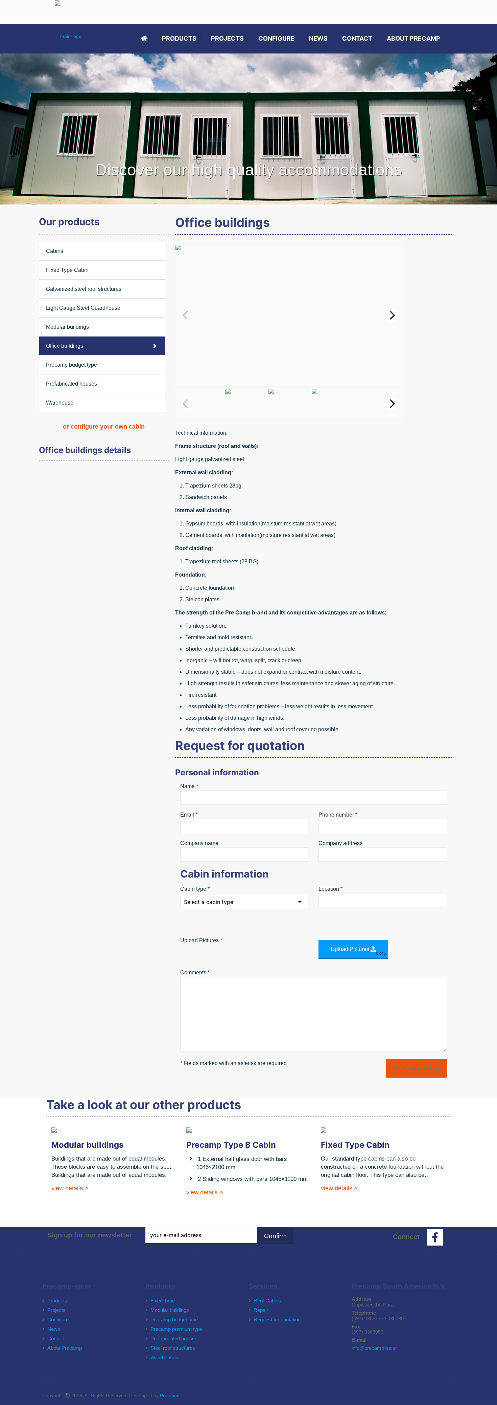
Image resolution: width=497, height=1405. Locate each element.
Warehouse (59, 402)
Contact (56, 1338)
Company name (199, 843)
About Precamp (64, 1348)
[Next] (391, 315)
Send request (412, 1068)
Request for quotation (277, 1319)
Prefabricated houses (71, 383)
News (53, 1329)
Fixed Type (162, 1300)
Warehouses (164, 1357)
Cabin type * (195, 889)
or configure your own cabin (104, 426)
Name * (189, 786)
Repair (261, 1310)
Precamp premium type (176, 1329)
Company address (340, 843)
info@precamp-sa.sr (374, 1348)
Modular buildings (67, 326)
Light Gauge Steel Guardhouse (83, 307)
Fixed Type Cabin (67, 270)
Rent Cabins (267, 1300)
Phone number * (337, 815)
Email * (188, 815)
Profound (170, 1395)
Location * (330, 889)
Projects (56, 1310)
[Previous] (186, 315)
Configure (58, 1319)
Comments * (195, 972)
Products (57, 1300)
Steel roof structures (172, 1348)
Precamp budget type (71, 364)
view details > (69, 1188)
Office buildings (64, 345)
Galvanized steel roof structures (83, 288)
